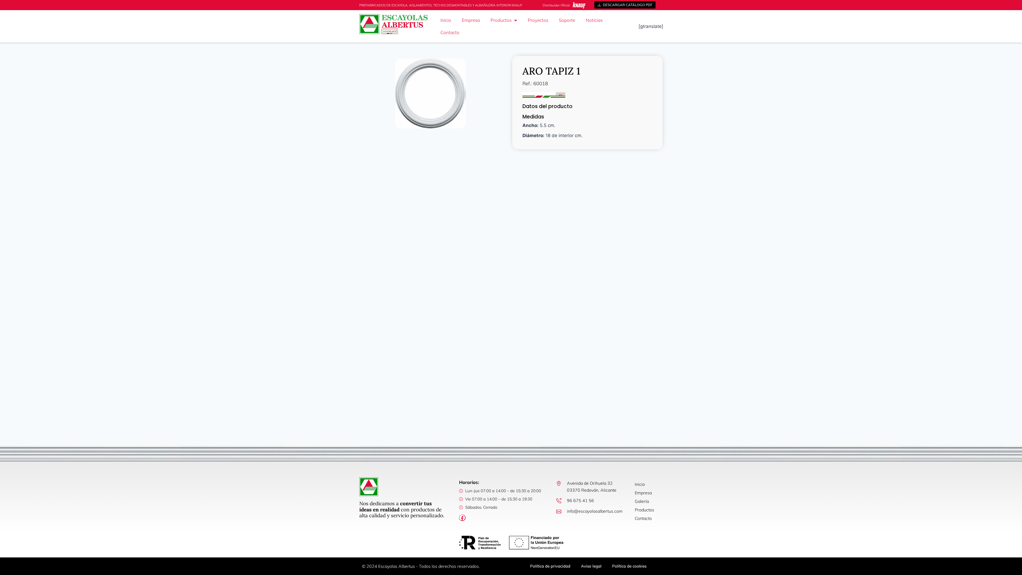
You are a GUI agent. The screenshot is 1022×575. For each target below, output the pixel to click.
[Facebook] (462, 518)
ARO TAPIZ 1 (551, 71)
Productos (501, 20)
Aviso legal (591, 566)
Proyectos (538, 20)
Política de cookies (629, 566)
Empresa (471, 20)
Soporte (567, 20)
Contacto (449, 32)
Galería (642, 501)
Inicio (445, 20)
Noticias (594, 20)
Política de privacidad (550, 566)
